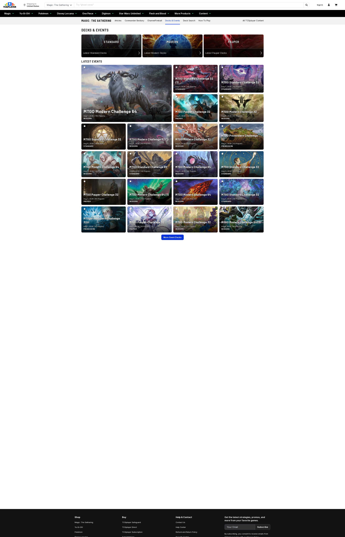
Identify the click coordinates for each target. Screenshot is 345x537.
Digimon (106, 13)
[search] (189, 5)
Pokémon (43, 13)
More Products (182, 13)
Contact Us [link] (180, 522)
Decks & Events (172, 20)
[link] (9, 5)
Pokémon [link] (78, 532)
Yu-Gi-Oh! (24, 13)
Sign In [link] (320, 5)
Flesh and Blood (157, 13)
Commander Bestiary (134, 20)
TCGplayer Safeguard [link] (131, 522)
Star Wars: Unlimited (130, 13)
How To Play (204, 20)
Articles (118, 20)
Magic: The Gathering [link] (84, 522)
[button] (306, 5)
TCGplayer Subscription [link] (132, 532)
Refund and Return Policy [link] (186, 532)
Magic (7, 13)
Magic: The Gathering (96, 20)
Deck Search (189, 20)
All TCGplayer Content (253, 20)
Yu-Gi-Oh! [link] (79, 527)
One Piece (87, 13)
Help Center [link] (181, 527)
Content (203, 13)
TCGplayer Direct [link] (129, 527)
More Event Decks (172, 237)
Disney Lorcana (65, 13)
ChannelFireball (154, 20)
